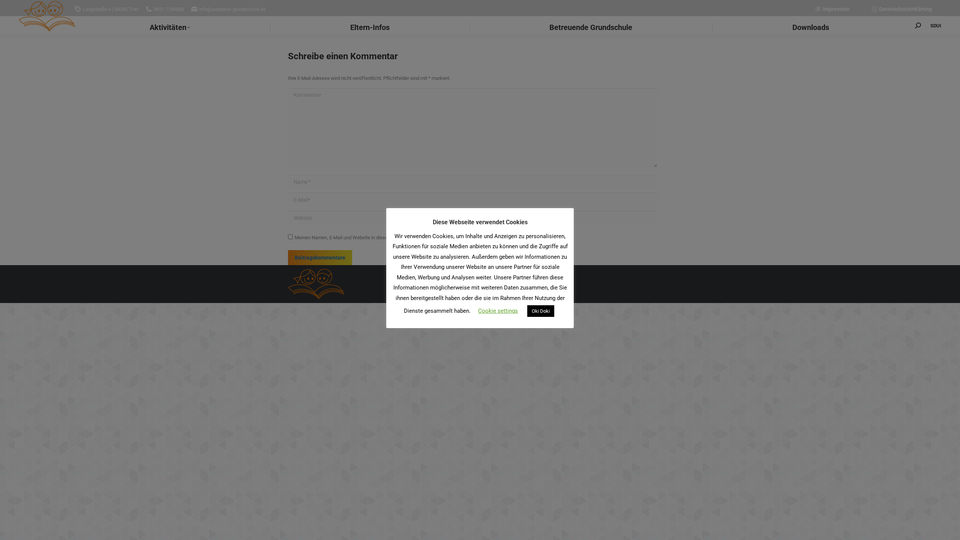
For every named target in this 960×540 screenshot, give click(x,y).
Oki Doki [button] (541, 311)
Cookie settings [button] (498, 311)
